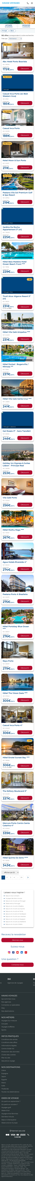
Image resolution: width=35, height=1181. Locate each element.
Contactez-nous (17, 965)
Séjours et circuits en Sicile (14, 911)
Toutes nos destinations (10, 1092)
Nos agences (6, 1002)
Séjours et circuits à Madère (15, 906)
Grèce (3, 1070)
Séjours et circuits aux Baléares (16, 921)
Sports (3, 1030)
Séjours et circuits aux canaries (16, 916)
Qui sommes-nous (8, 999)
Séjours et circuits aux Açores (15, 909)
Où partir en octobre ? (9, 1104)
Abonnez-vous (17, 940)
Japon (3, 1076)
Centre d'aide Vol (7, 1048)
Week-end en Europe (9, 1123)
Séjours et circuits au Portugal (15, 901)
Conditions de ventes (9, 1039)
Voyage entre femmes (9, 1114)
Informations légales (9, 1045)
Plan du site (5, 1058)
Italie (3, 1086)
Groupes (4, 1024)
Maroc (3, 1083)
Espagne (4, 1073)
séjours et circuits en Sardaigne (16, 914)
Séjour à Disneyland (8, 1120)
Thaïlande (5, 1089)
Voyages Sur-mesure (9, 1021)
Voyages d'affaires (8, 1027)
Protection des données (10, 1052)
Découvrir (25, 69)
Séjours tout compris (12, 896)
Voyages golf (6, 1107)
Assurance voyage (8, 1061)
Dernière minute (7, 1117)
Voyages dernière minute (14, 898)
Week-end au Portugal (13, 903)
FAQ (2, 1008)
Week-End (5, 1110)
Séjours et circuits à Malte (14, 924)
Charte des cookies (8, 1055)
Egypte (4, 1079)
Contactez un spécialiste (10, 1005)
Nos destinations (7, 1011)
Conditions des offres (9, 1042)
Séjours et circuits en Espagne (15, 919)
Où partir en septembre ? (10, 1101)
